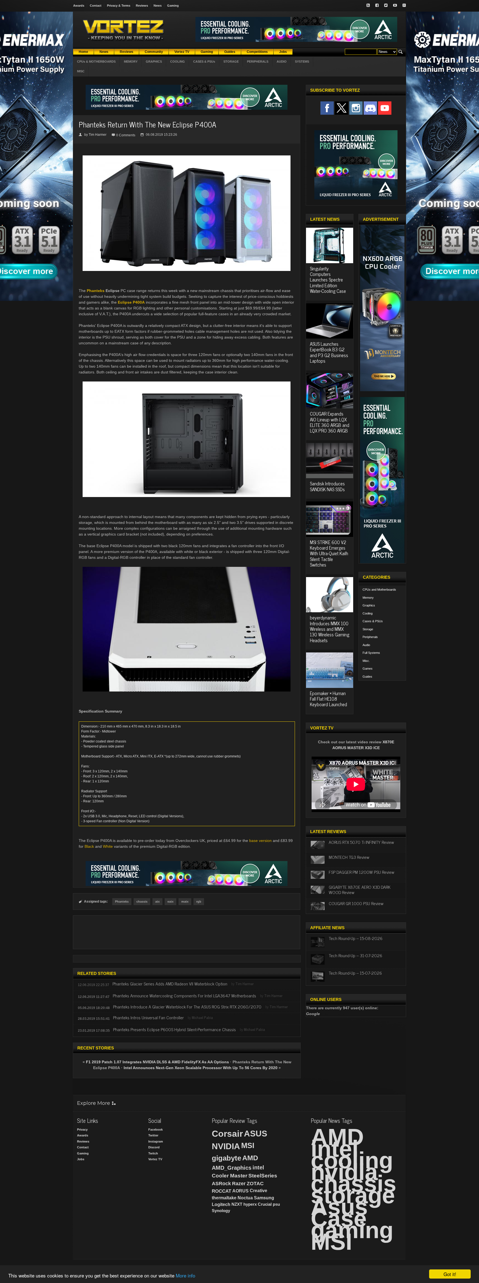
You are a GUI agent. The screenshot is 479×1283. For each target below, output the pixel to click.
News (158, 5)
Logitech (221, 1204)
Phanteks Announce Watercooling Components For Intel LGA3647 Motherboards (184, 995)
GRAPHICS (154, 61)
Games (368, 668)
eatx (170, 901)
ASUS (255, 1133)
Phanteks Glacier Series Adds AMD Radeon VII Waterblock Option (170, 983)
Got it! (450, 1274)
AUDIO (282, 61)
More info (185, 1275)
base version (260, 840)
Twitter (153, 1135)
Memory (368, 597)
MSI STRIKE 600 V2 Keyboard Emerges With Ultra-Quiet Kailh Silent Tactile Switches (329, 553)
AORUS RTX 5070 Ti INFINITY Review (361, 842)
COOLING (177, 61)
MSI (247, 1145)
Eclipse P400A (131, 302)
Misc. (366, 660)
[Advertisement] (186, 932)
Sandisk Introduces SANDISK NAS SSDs (327, 486)
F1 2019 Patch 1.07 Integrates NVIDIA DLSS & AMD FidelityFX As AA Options (157, 1062)
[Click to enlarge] (186, 157)
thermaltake (224, 1197)
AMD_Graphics (231, 1168)
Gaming (173, 5)
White (108, 846)
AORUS (240, 1190)
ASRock (221, 1183)
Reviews (142, 5)
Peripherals (370, 637)
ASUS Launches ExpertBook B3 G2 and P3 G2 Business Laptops (329, 352)
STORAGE (231, 61)
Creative (258, 1190)
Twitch (153, 1153)
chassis (141, 901)
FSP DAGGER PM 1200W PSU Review (361, 871)
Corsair (227, 1134)
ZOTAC (255, 1183)
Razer (239, 1183)
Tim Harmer (97, 135)
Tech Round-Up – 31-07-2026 (355, 955)
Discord (154, 1147)
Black (89, 846)
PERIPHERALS (257, 61)
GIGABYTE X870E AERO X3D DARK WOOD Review (360, 889)
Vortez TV (155, 1159)
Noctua (245, 1197)
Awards (78, 5)
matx (184, 901)
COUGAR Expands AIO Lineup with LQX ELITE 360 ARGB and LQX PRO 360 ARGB (329, 422)
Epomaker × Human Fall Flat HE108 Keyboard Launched (328, 698)
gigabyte (226, 1158)
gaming (352, 1230)
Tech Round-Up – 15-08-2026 (356, 938)
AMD (250, 1158)
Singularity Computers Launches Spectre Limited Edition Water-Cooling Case (328, 280)
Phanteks (96, 290)
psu (276, 1204)
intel (258, 1167)
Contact (95, 5)
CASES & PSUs (204, 61)
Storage (368, 629)
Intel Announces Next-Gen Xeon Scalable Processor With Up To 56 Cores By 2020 (200, 1068)
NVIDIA (226, 1146)
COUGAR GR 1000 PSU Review (356, 903)
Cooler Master (229, 1176)
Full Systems (371, 652)
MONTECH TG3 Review (349, 857)
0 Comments (125, 135)
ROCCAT (221, 1191)
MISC (81, 71)
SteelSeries (262, 1176)
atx (157, 901)
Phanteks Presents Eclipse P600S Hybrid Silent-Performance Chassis (174, 1029)
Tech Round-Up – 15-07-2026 (355, 972)
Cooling (368, 613)
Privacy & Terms (118, 5)
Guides (367, 676)
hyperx (250, 1204)
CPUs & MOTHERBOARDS (96, 61)
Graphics (369, 605)
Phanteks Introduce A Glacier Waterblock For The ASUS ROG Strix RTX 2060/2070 (187, 1006)
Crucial (265, 1204)
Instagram (155, 1141)
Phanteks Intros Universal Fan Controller (148, 1017)
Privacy (82, 1129)
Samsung (264, 1197)
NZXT (236, 1204)
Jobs (80, 1159)
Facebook (155, 1129)
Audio (366, 645)
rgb (198, 901)
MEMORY (130, 61)
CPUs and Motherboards (379, 589)
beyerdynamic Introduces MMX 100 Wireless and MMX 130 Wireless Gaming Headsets (329, 629)
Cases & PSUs (373, 621)
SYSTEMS (302, 61)
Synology (221, 1210)
